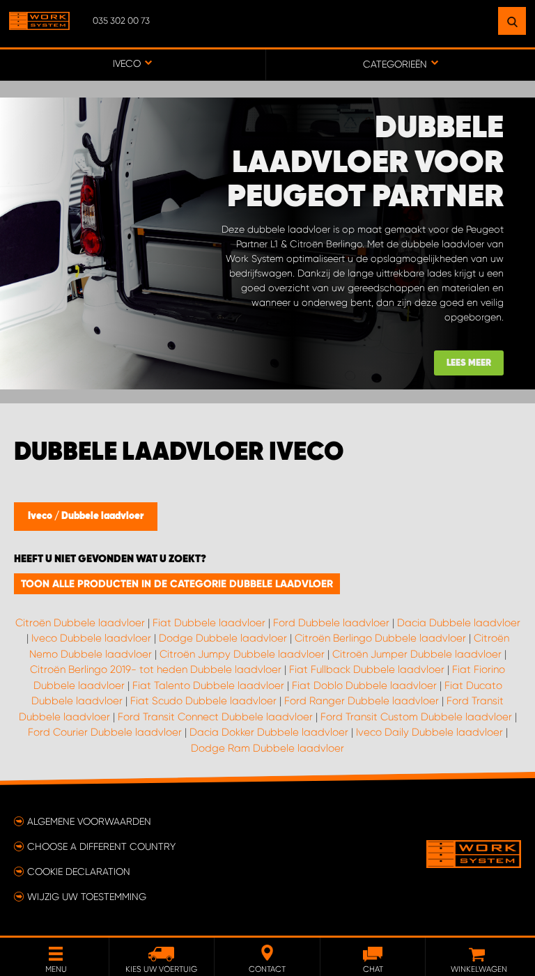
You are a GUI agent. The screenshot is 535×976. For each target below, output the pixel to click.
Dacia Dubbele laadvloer (458, 623)
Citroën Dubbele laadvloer (80, 623)
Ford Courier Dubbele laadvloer (105, 732)
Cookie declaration (78, 871)
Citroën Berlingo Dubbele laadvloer (380, 638)
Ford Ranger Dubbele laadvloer (361, 701)
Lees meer (469, 363)
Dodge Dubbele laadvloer (223, 638)
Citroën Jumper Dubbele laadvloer (417, 654)
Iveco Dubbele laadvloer (91, 638)
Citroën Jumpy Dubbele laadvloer (242, 654)
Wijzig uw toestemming (86, 896)
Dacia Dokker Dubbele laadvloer (268, 732)
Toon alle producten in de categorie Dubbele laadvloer (177, 584)
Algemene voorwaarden (89, 821)
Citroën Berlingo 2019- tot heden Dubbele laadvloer (155, 669)
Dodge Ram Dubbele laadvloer (267, 748)
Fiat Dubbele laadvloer (209, 623)
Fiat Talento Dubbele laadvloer (208, 685)
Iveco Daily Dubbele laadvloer (429, 732)
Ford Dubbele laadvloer (331, 623)
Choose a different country (101, 846)
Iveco (41, 516)
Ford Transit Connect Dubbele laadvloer (215, 717)
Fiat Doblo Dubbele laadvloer (364, 685)
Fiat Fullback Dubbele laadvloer (366, 669)
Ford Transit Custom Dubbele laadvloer (416, 717)
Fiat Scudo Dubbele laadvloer (203, 701)
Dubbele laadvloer (102, 516)
